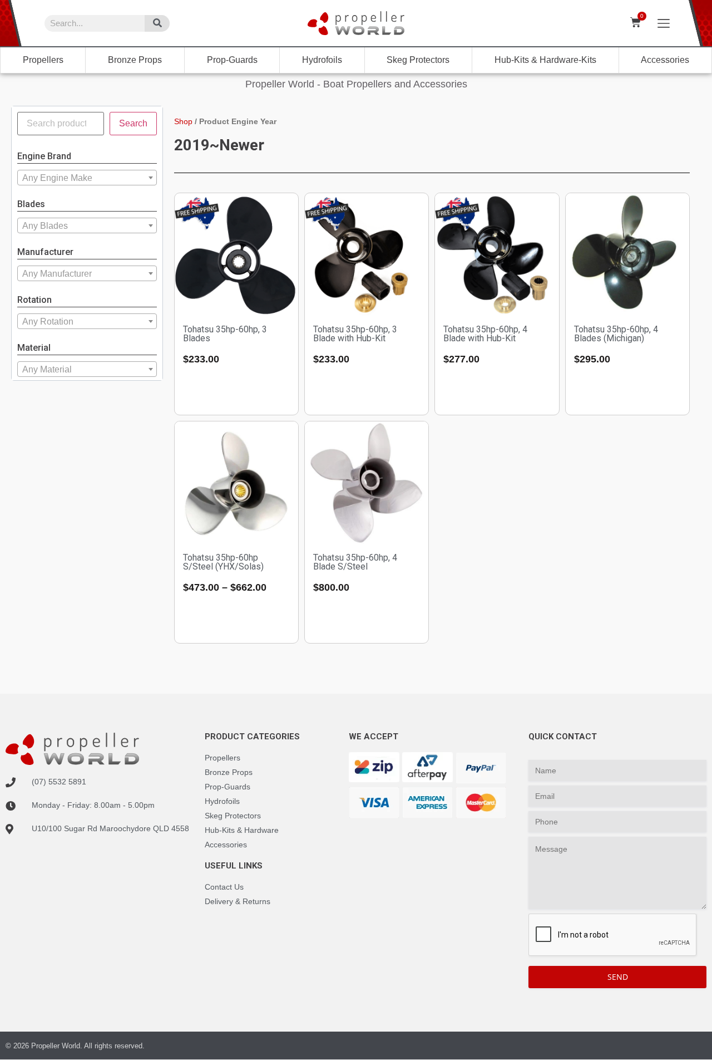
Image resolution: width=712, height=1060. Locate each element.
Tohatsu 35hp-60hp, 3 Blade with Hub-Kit (355, 333)
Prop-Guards (232, 60)
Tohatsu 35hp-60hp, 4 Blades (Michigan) (616, 333)
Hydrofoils (322, 60)
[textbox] (87, 178)
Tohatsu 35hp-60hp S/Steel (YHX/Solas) (223, 562)
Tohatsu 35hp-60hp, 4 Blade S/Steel (355, 562)
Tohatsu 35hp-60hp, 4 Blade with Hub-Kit (485, 333)
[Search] (157, 23)
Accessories (665, 60)
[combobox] (87, 177)
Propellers (43, 60)
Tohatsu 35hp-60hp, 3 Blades (225, 333)
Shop (183, 121)
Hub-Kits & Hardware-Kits (545, 60)
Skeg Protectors (418, 60)
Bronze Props (135, 60)
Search (133, 123)
